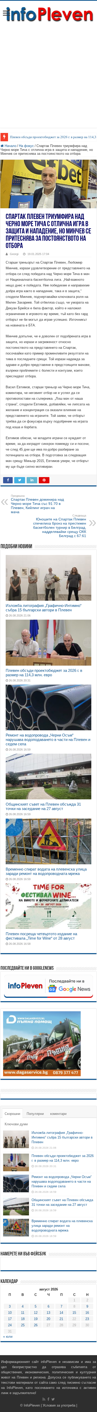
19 (36, 1319)
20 (48, 1319)
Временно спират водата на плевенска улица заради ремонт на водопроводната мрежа (46, 871)
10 (10, 1313)
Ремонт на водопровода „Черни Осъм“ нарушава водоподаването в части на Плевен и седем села (48, 739)
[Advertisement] (48, 79)
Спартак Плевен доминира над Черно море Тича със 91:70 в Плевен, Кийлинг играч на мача (37, 504)
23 (87, 1319)
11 (22, 1313)
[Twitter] (53, 1399)
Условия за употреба (59, 1405)
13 (48, 1313)
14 (61, 1313)
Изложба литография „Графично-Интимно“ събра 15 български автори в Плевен (43, 607)
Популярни (35, 1114)
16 (87, 1313)
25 (23, 1325)
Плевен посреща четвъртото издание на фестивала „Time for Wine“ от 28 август (41, 936)
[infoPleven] (48, 13)
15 (74, 1313)
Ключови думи (16, 1124)
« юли (7, 1337)
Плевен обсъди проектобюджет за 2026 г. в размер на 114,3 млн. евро (44, 672)
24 (10, 1325)
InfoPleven (32, 1405)
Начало (10, 146)
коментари (58, 1114)
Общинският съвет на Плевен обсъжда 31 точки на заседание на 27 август (43, 806)
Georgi (14, 254)
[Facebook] (48, 1399)
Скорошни (12, 1114)
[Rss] (44, 1399)
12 (36, 1313)
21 (61, 1319)
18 (23, 1319)
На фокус (26, 146)
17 (10, 1319)
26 (36, 1325)
